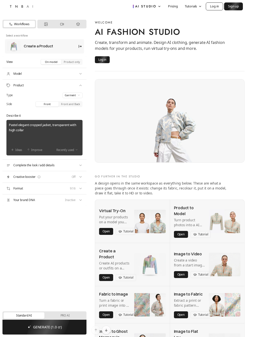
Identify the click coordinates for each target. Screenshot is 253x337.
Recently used (65, 150)
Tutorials (191, 6)
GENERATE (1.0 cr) (47, 327)
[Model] (44, 73)
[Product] (44, 85)
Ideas (18, 150)
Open (106, 231)
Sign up (233, 6)
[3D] (77, 24)
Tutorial (128, 231)
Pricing (173, 6)
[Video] (61, 24)
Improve (36, 150)
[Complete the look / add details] (44, 165)
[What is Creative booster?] (39, 177)
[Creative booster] (44, 177)
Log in (214, 6)
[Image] (45, 24)
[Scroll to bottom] (106, 330)
